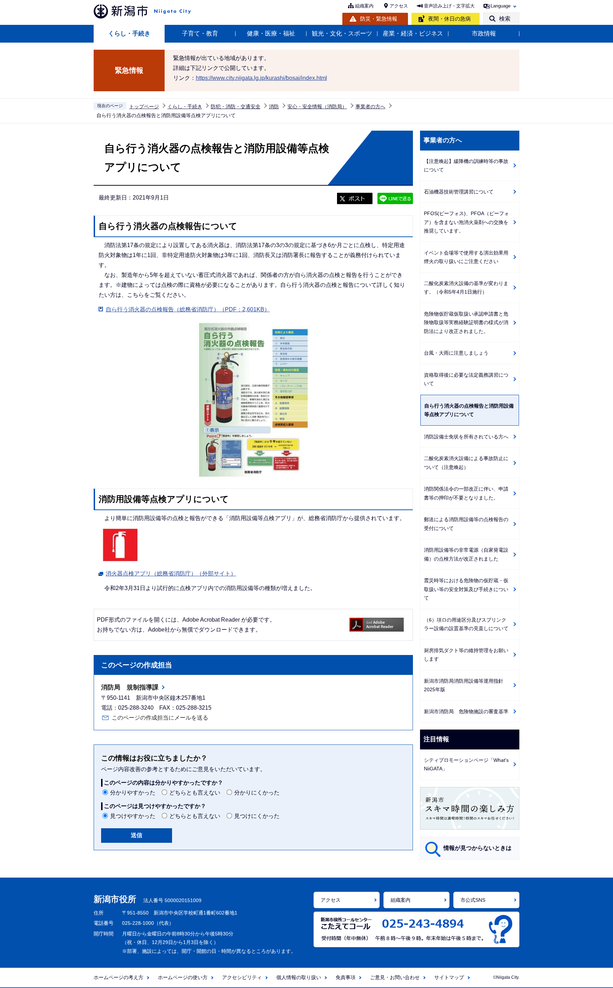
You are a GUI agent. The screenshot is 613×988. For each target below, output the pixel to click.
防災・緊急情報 (378, 19)
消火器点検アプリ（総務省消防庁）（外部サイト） (171, 574)
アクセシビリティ (242, 977)
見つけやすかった (132, 816)
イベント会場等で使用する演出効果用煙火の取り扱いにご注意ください (466, 257)
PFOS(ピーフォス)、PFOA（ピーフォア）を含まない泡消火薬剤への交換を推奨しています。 (466, 222)
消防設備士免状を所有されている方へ (466, 437)
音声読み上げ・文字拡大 (449, 6)
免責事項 (345, 977)
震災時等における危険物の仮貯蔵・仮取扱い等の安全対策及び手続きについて (466, 589)
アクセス (399, 6)
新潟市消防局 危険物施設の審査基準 (466, 711)
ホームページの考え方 (118, 977)
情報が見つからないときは (477, 848)
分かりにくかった (257, 793)
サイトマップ (449, 977)
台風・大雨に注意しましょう (456, 353)
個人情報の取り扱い (298, 977)
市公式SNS (472, 900)
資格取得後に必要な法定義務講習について (466, 379)
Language (500, 6)
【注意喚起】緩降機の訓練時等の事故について (466, 165)
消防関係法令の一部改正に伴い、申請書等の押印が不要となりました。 (466, 493)
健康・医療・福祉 (271, 33)
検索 (504, 19)
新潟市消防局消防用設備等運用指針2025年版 (463, 685)
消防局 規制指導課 (130, 687)
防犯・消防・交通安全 (235, 106)
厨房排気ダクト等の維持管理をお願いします (466, 655)
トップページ (144, 106)
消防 (274, 106)
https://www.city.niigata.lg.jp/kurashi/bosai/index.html (261, 78)
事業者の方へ (370, 106)
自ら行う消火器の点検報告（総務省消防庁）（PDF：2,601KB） (188, 309)
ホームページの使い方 (183, 977)
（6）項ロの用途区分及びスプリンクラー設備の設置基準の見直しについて (466, 624)
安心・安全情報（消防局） (317, 106)
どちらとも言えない (194, 793)
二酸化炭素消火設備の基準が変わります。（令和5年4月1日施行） (466, 287)
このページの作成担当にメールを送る (160, 718)
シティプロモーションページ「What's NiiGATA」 (466, 764)
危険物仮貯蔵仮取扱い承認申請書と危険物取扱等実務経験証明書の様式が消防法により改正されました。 (466, 322)
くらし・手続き (129, 33)
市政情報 (484, 33)
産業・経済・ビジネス (413, 33)
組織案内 (364, 6)
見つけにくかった (257, 816)
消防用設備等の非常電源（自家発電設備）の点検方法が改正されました (466, 554)
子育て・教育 (200, 33)
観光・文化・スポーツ (342, 33)
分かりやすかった (132, 793)
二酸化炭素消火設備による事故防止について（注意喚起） (466, 462)
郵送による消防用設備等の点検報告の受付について (466, 524)
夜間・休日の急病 (449, 19)
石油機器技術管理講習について (458, 192)
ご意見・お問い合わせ (395, 977)
